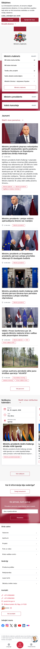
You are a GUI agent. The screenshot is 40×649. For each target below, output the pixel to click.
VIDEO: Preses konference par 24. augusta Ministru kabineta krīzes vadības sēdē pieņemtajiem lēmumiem (19, 333)
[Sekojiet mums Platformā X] (11, 625)
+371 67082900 (9, 598)
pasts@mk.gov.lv (9, 601)
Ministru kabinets (20, 87)
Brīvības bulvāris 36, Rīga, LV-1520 (15, 604)
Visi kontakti (11, 614)
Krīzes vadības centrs (9, 342)
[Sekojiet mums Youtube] (19, 625)
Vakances (5, 533)
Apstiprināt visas (29, 20)
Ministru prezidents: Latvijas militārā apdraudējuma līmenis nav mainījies (17, 219)
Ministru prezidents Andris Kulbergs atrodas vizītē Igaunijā (18, 445)
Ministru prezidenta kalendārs (12, 457)
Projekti (4, 543)
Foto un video (6, 549)
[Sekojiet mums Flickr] (28, 625)
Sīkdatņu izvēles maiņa (9, 583)
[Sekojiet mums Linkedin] (23, 625)
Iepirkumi (5, 538)
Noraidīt (10, 20)
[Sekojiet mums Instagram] (7, 625)
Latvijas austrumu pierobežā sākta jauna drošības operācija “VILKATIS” (19, 372)
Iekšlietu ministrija (8, 380)
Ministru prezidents (21, 186)
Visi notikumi (20, 474)
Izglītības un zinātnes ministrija (11, 189)
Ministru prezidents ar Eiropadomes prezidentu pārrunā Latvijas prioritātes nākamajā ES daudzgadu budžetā (18, 256)
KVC (27, 340)
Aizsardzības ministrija (19, 377)
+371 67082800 (9, 595)
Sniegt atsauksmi (20, 491)
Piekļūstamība (6, 572)
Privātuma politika (8, 567)
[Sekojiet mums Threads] (15, 625)
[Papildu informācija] (11, 608)
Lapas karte (6, 578)
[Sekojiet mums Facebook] (2, 625)
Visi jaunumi (20, 389)
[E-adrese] (5, 608)
